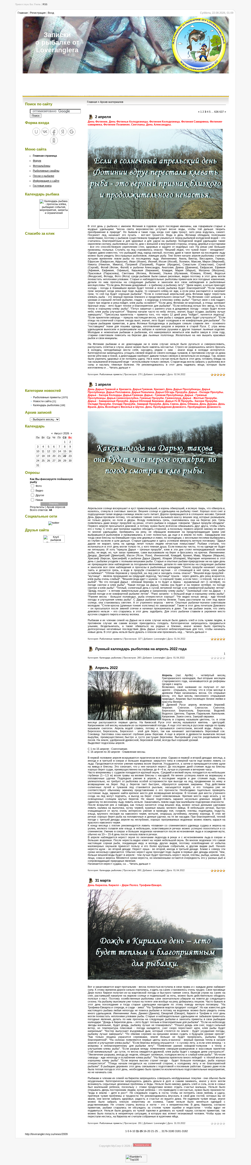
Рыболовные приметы (47, 397)
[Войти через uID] (36, 132)
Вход (51, 12)
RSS (45, 4)
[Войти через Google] (71, 132)
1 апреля (103, 384)
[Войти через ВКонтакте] (45, 132)
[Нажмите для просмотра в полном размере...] (155, 218)
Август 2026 (61, 433)
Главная (23, 12)
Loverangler (160, 374)
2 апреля (103, 117)
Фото (39, 485)
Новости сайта (42, 401)
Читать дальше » (119, 367)
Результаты (37, 507)
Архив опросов (56, 507)
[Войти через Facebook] (54, 132)
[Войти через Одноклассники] (54, 140)
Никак (39, 499)
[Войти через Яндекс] (63, 132)
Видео (39, 490)
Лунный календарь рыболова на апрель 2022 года (141, 649)
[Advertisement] (125, 84)
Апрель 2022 (106, 668)
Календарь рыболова (46, 405)
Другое (40, 494)
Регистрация (38, 12)
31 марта (103, 880)
